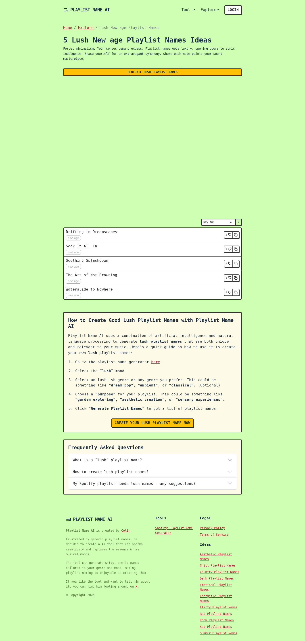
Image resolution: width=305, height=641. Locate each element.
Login (233, 10)
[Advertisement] (152, 112)
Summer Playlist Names (218, 633)
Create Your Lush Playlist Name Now (152, 423)
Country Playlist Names (219, 572)
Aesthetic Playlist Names (216, 556)
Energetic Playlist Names (216, 598)
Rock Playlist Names (217, 620)
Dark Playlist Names (217, 578)
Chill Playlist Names (218, 565)
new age (73, 238)
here (155, 362)
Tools (187, 10)
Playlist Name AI (90, 10)
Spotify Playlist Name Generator (174, 530)
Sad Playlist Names (216, 626)
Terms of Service (214, 534)
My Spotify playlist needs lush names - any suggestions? (134, 484)
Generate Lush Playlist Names (152, 72)
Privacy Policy (212, 528)
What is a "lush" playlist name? (107, 460)
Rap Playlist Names (216, 614)
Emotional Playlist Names (216, 587)
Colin (125, 530)
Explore (208, 10)
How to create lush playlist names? (111, 472)
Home (67, 27)
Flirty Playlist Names (218, 607)
